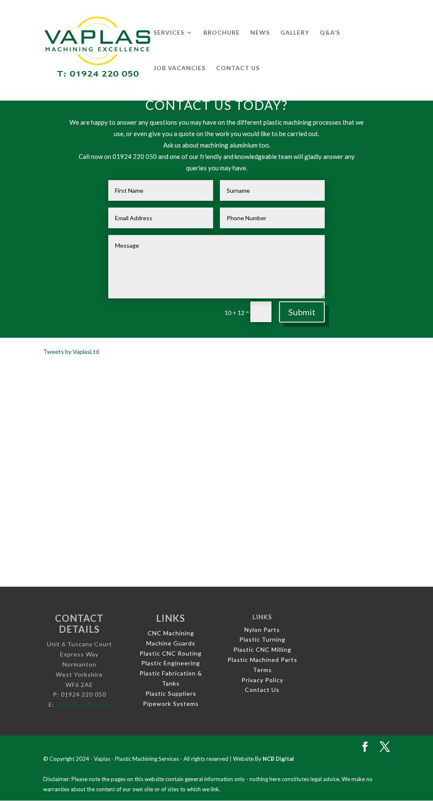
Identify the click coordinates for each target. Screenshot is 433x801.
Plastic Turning (262, 639)
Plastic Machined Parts (262, 659)
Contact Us (238, 68)
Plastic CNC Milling (262, 649)
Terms (262, 669)
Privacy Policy (262, 679)
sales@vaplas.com (83, 704)
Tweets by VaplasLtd (71, 351)
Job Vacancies (179, 68)
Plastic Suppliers (170, 693)
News (260, 33)
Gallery (294, 33)
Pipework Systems (171, 703)
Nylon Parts (262, 629)
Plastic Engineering (170, 663)
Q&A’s (330, 33)
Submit (301, 312)
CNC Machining (171, 633)
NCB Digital (278, 758)
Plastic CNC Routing (171, 653)
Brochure (221, 33)
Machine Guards (170, 643)
